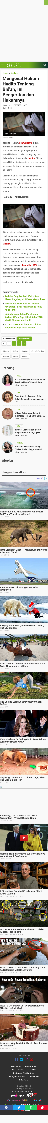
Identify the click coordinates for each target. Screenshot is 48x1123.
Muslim (6, 243)
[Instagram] (26, 1059)
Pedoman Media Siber (24, 1073)
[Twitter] (21, 1059)
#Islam (15, 351)
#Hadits (25, 351)
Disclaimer (34, 1076)
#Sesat (15, 356)
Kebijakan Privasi (17, 1076)
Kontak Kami (18, 1070)
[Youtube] (31, 1059)
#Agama (6, 351)
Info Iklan (31, 1070)
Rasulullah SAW (29, 265)
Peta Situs (16, 1066)
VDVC (33, 1091)
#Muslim (6, 356)
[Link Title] (3, 65)
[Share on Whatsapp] (31, 1107)
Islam (29, 143)
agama (22, 143)
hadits (32, 158)
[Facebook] (16, 1059)
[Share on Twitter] (19, 1107)
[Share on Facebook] (6, 1107)
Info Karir (24, 1080)
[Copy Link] (42, 1107)
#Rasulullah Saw (37, 351)
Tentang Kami (30, 1066)
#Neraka (25, 356)
